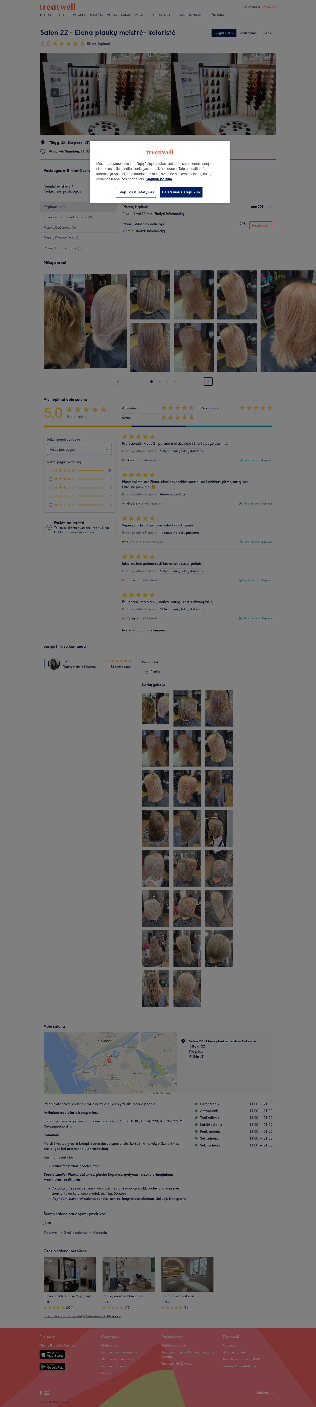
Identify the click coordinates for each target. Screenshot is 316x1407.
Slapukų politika (159, 179)
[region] (160, 172)
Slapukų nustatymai (136, 192)
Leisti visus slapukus (181, 192)
